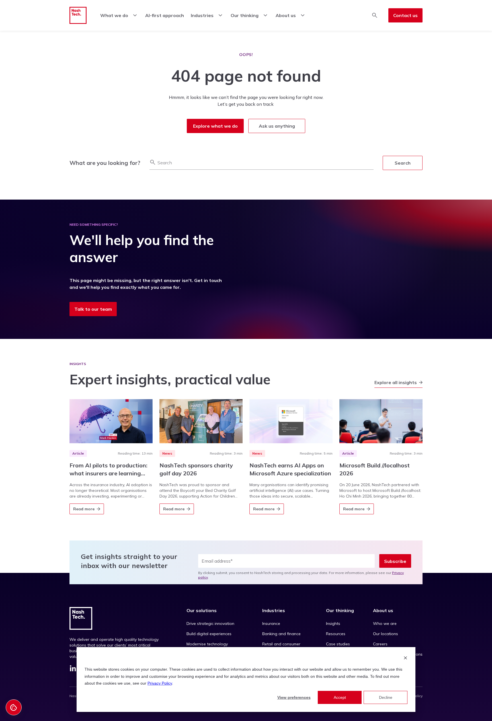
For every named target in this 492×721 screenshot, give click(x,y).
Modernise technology (207, 644)
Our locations (385, 633)
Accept (340, 697)
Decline (385, 697)
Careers (380, 644)
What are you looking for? (104, 162)
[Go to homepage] (78, 15)
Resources (335, 633)
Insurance (271, 623)
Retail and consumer (281, 644)
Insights (333, 623)
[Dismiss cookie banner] (405, 658)
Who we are (385, 623)
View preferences (294, 697)
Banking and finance (281, 633)
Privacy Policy (159, 683)
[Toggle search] (375, 15)
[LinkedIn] (72, 669)
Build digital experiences (208, 633)
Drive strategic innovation (210, 623)
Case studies (338, 644)
